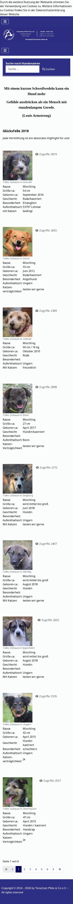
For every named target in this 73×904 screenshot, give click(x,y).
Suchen (50, 69)
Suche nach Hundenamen (23, 63)
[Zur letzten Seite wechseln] (59, 869)
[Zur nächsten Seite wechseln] (53, 869)
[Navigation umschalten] (5, 21)
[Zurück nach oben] (67, 897)
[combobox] (23, 69)
